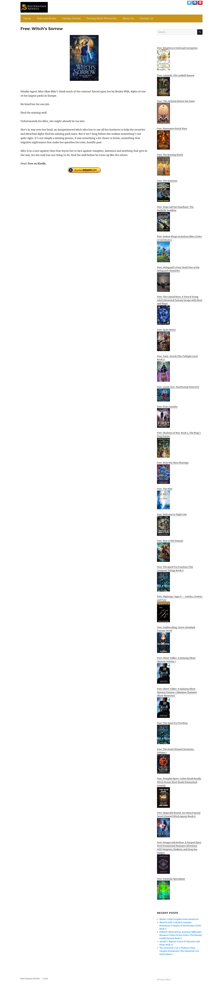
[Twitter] (189, 2)
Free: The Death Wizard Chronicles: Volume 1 (175, 751)
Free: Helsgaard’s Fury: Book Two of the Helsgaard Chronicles (178, 269)
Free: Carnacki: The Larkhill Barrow (175, 75)
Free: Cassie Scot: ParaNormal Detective (178, 387)
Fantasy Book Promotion (101, 18)
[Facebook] (194, 2)
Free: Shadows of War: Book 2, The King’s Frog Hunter (179, 434)
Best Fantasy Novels (30, 978)
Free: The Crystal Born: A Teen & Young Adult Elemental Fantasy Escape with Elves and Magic (179, 300)
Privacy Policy (164, 979)
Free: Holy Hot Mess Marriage (173, 462)
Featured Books (46, 18)
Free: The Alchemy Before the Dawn (176, 101)
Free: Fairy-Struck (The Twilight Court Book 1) (177, 358)
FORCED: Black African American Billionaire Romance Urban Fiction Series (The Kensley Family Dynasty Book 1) (180, 935)
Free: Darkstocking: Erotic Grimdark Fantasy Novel (176, 629)
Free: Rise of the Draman (170, 540)
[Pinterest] (200, 2)
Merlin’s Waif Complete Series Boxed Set (179, 919)
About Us (128, 18)
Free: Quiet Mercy (166, 329)
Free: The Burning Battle (170, 154)
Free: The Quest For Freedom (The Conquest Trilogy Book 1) (175, 569)
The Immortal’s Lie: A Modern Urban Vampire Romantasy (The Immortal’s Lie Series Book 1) (179, 951)
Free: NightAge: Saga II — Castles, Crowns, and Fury (180, 598)
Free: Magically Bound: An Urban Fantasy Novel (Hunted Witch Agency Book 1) (179, 814)
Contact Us (146, 18)
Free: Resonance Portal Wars (172, 128)
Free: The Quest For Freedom (172, 723)
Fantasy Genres (71, 18)
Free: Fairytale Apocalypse (171, 878)
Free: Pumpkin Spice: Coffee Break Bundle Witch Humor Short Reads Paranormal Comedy (179, 782)
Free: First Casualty (167, 406)
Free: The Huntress (167, 180)
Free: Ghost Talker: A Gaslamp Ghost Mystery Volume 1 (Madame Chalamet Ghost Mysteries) (177, 692)
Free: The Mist (164, 488)
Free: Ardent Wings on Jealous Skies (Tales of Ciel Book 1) (179, 238)
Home (27, 18)
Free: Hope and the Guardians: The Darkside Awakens (175, 209)
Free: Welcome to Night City (172, 514)
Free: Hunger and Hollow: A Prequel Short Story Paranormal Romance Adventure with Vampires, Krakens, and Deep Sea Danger (179, 847)
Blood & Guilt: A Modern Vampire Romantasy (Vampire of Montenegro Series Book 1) (180, 925)
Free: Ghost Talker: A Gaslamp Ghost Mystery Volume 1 (176, 660)
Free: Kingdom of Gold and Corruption (177, 48)
